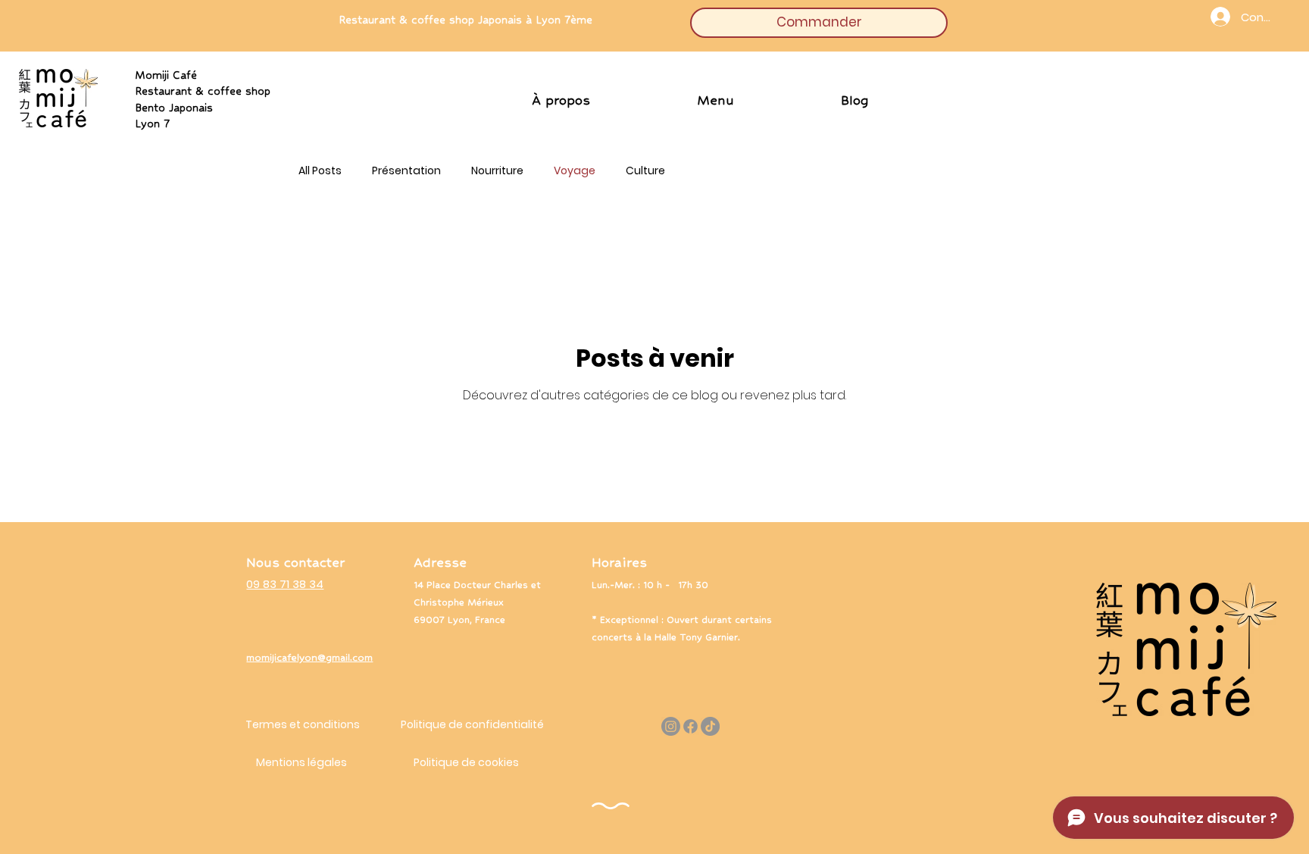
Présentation (406, 171)
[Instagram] (670, 726)
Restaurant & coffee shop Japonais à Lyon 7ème (465, 18)
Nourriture (497, 171)
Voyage (574, 171)
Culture (645, 171)
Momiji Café (202, 81)
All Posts (320, 171)
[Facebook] (690, 726)
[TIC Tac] (710, 726)
